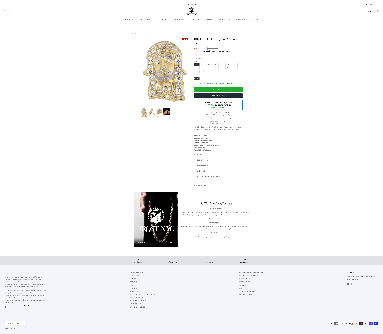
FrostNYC (12, 328)
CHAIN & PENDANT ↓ (164, 19)
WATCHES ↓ (210, 19)
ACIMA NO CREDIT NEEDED (139, 301)
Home (123, 34)
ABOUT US (133, 282)
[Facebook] (5, 307)
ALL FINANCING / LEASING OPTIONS (143, 294)
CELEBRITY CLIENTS (136, 272)
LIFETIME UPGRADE (245, 294)
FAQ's (132, 285)
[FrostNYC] (191, 11)
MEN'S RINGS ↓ (197, 19)
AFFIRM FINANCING (137, 298)
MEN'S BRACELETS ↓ (182, 19)
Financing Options (218, 96)
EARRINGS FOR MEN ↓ (241, 19)
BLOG (241, 288)
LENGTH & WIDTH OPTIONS (248, 276)
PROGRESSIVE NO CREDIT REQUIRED (251, 272)
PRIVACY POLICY (244, 279)
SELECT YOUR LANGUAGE (248, 291)
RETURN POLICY (135, 291)
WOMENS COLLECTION (138, 307)
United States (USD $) (371, 4)
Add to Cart (218, 89)
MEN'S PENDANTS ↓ (146, 19)
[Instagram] (8, 307)
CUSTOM (255, 19)
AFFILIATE (242, 285)
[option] (164, 71)
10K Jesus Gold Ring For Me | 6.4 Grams (137, 34)
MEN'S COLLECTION (137, 304)
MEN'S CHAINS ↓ (130, 19)
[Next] (187, 71)
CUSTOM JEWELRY (245, 282)
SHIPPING (133, 288)
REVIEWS (133, 279)
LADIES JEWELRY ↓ (224, 19)
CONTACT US (134, 276)
